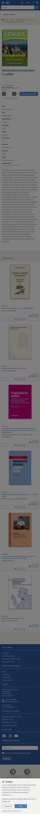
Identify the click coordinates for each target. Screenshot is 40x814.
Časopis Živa (6, 677)
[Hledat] (36, 7)
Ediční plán (5, 674)
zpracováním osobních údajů (22, 753)
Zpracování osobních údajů (11, 659)
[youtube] (16, 736)
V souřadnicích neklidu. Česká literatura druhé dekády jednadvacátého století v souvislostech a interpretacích (19, 430)
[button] (28, 3)
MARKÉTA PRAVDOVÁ (7, 499)
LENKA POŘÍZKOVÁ (7, 561)
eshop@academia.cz (12, 701)
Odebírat (6, 758)
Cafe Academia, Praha (9, 725)
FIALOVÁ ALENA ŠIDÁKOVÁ (9, 435)
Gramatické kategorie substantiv (13, 368)
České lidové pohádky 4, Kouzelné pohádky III (17, 308)
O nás (4, 671)
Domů (6, 20)
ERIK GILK (4, 621)
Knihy (12, 20)
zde (20, 811)
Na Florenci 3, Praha (9, 722)
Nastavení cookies (8, 662)
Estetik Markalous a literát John (13, 618)
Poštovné (5, 653)
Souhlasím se (18, 753)
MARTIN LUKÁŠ (12, 621)
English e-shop (7, 680)
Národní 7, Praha (7, 719)
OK (21, 806)
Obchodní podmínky (8, 656)
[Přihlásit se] (22, 3)
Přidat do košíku (28, 94)
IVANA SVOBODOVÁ (21, 499)
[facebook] (4, 736)
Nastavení (8, 806)
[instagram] (10, 736)
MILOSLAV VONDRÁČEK (8, 371)
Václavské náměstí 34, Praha (12, 717)
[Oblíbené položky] (33, 3)
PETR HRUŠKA (23, 435)
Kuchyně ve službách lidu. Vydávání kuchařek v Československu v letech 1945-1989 (18, 557)
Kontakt (5, 684)
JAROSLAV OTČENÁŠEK (8, 311)
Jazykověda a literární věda (24, 20)
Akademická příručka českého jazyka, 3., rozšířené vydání (19, 495)
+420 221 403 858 (11, 699)
